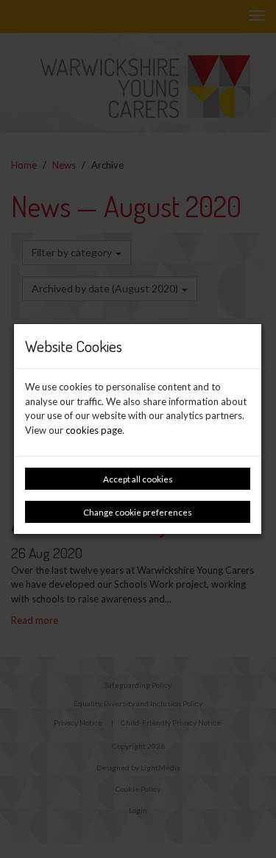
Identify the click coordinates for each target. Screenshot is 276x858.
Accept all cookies (138, 479)
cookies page (94, 430)
